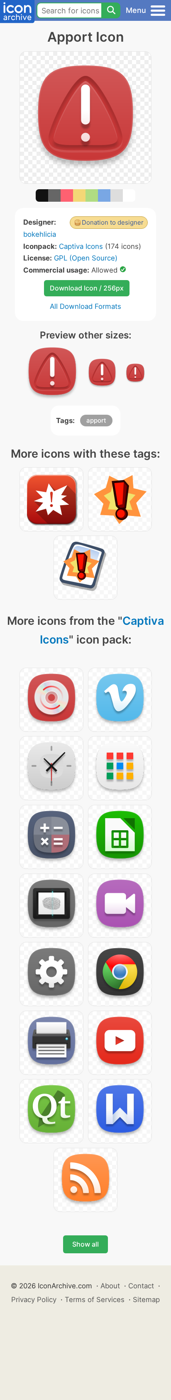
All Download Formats (85, 306)
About (110, 1286)
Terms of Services (95, 1299)
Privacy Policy (33, 1299)
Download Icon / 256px (87, 288)
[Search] (110, 10)
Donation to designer (113, 222)
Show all (85, 1244)
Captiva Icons (81, 246)
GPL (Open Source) (85, 258)
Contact (141, 1286)
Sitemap (146, 1299)
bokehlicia (39, 234)
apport (96, 420)
